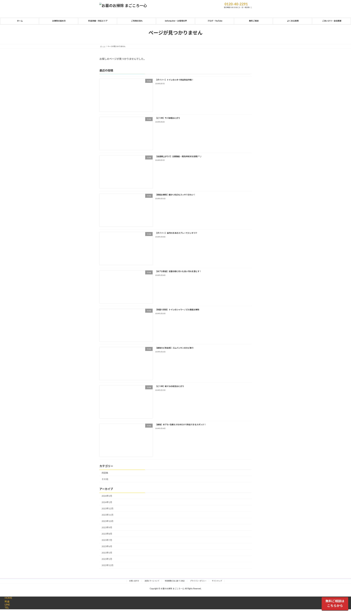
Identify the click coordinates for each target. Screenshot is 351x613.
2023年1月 (107, 559)
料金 (7, 602)
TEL (7, 608)
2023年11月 (107, 515)
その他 (105, 479)
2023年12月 (107, 508)
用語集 (105, 473)
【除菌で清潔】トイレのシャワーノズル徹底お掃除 (177, 310)
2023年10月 (107, 521)
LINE (7, 605)
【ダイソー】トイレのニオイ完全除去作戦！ (174, 80)
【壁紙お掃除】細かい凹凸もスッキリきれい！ (175, 195)
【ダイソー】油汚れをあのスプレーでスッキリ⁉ (176, 233)
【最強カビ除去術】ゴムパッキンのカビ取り (174, 348)
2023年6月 (107, 546)
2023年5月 (107, 553)
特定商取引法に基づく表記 (175, 581)
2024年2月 (107, 496)
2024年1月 (107, 502)
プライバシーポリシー (198, 581)
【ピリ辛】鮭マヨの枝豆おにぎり (169, 386)
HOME (8, 598)
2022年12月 (107, 565)
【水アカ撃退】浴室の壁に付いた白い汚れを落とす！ (178, 271)
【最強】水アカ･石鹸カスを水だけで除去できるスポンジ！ (180, 425)
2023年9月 (107, 527)
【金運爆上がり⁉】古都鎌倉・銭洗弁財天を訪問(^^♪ (178, 156)
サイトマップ (217, 581)
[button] (335, 603)
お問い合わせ (134, 581)
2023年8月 (107, 534)
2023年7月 (107, 540)
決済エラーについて (152, 581)
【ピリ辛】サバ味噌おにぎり (167, 118)
